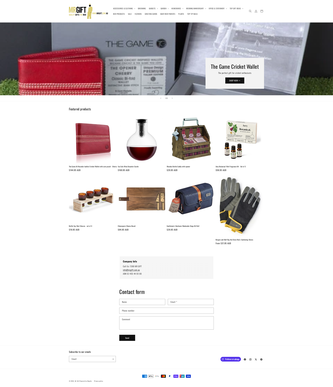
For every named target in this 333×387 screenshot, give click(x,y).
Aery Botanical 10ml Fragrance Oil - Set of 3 (231, 166)
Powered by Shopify (86, 381)
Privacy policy (98, 381)
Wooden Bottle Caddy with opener (178, 166)
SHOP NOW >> (234, 80)
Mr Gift (77, 381)
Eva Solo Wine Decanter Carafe (128, 166)
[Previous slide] (161, 98)
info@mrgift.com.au (131, 270)
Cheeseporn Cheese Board (127, 226)
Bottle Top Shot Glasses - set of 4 (80, 226)
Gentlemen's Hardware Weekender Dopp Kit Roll (183, 226)
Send (127, 337)
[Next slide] (172, 98)
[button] (124, 8)
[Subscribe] (113, 359)
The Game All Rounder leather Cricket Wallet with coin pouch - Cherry (93, 166)
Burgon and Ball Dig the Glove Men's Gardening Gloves (234, 240)
